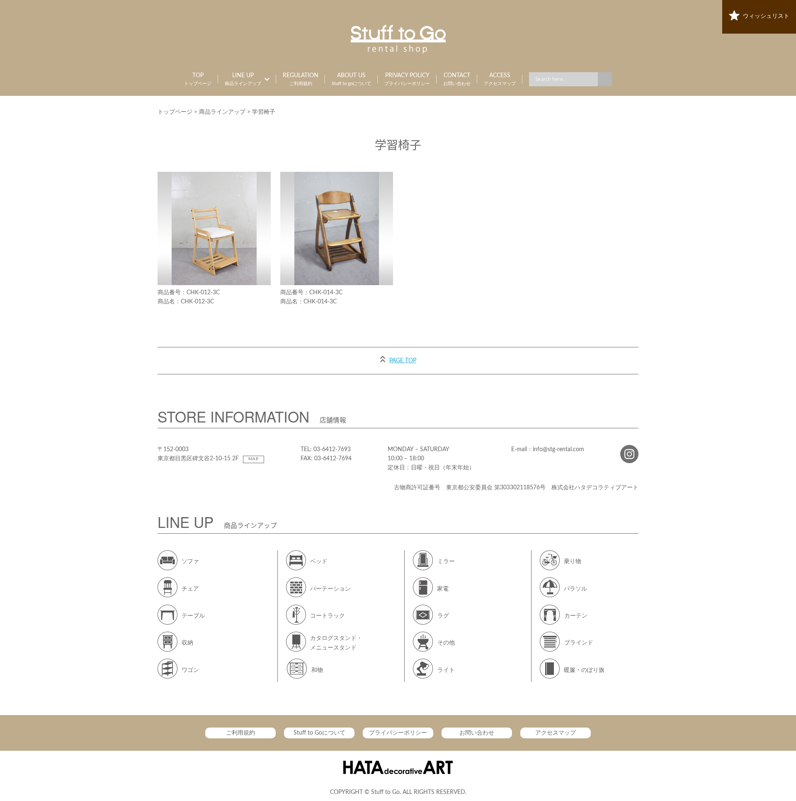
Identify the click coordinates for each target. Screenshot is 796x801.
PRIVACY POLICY (407, 79)
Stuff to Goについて (319, 733)
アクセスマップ (555, 733)
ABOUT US (351, 79)
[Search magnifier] (605, 79)
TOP (197, 79)
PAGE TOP (402, 361)
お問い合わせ (476, 733)
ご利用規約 (240, 733)
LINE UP (243, 79)
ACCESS (500, 79)
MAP (253, 459)
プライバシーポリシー (398, 733)
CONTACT (457, 79)
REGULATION (300, 79)
